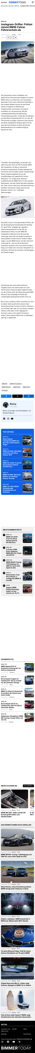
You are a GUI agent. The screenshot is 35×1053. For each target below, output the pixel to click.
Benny (14, 34)
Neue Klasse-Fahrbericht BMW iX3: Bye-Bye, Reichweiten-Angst (11, 442)
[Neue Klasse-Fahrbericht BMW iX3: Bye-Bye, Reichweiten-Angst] (27, 440)
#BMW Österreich (6, 387)
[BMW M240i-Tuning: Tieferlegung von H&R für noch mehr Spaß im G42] (27, 563)
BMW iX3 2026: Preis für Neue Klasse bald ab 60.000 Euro (12, 465)
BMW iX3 (5, 437)
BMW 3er (6, 484)
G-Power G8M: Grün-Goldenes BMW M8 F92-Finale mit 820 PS (13, 552)
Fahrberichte (27, 1034)
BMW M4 (4, 676)
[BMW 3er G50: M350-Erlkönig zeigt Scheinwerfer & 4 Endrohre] (27, 488)
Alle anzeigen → (28, 785)
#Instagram (5, 390)
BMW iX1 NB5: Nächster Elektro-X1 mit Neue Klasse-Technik (12, 476)
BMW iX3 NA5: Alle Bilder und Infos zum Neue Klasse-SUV (12, 453)
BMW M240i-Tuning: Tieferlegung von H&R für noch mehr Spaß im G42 (13, 565)
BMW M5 (3, 701)
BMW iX (8, 572)
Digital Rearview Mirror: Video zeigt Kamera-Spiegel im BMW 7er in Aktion (16, 984)
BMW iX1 (5, 472)
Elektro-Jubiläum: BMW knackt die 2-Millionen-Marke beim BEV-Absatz (16, 920)
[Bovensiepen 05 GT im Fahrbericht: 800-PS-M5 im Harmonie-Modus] (29, 705)
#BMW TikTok (26, 387)
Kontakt (14, 1029)
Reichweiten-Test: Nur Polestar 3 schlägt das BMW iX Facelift (13, 577)
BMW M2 (17, 6)
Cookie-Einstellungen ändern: (9, 1039)
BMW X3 (3, 689)
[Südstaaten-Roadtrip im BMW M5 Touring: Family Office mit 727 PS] (29, 717)
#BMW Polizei (16, 387)
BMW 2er (9, 560)
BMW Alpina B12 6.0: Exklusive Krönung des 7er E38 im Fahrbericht (11, 668)
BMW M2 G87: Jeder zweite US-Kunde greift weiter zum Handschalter (13, 815)
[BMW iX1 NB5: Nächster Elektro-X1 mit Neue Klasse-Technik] (27, 476)
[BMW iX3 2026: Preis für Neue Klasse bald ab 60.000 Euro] (27, 464)
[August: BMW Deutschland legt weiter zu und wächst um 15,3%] (27, 589)
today (17, 2)
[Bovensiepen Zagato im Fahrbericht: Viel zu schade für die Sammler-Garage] (29, 680)
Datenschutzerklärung (24, 1039)
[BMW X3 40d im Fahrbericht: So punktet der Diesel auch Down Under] (29, 692)
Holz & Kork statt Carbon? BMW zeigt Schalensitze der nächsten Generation (16, 1016)
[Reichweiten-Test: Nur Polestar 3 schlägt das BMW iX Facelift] (27, 576)
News (8, 585)
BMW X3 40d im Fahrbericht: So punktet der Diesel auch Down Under (12, 693)
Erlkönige (3, 1034)
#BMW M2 (4, 383)
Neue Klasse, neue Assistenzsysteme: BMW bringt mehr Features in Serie (16, 888)
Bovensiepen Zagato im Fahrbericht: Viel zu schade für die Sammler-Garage (11, 680)
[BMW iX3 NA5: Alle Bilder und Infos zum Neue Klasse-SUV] (27, 452)
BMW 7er (4, 664)
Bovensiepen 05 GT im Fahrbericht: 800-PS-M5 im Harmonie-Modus (11, 705)
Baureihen (11, 6)
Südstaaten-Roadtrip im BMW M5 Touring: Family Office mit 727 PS (12, 718)
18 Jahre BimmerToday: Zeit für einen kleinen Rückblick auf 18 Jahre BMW (16, 952)
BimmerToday (4, 6)
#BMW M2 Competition (15, 383)
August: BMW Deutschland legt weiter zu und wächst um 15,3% (12, 590)
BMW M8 (9, 547)
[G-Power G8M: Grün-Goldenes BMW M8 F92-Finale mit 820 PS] (27, 551)
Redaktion (12, 672)
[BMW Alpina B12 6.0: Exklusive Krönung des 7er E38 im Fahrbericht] (29, 667)
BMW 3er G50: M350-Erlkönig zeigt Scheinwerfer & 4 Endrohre (11, 489)
